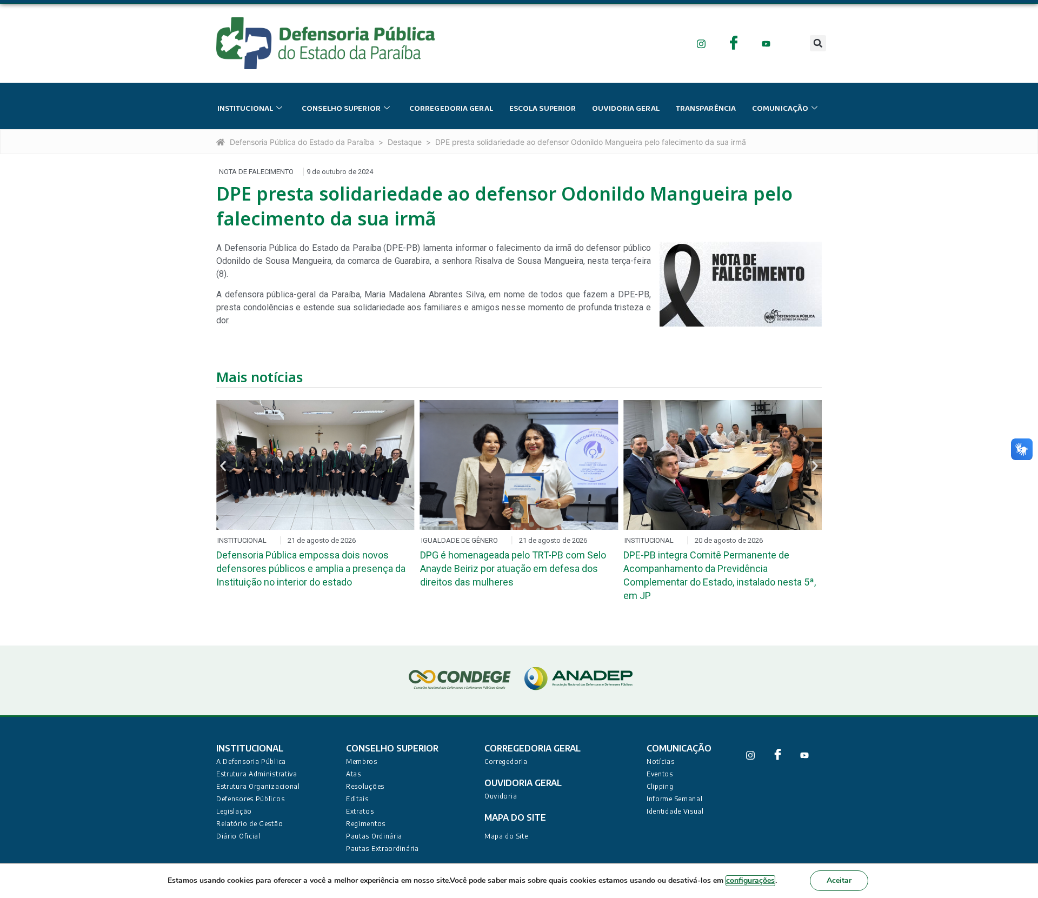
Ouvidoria (500, 796)
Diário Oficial (238, 836)
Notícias (661, 761)
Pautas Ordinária (374, 836)
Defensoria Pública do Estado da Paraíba (302, 142)
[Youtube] (766, 43)
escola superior (542, 108)
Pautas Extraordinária (382, 848)
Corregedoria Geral (451, 108)
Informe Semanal (675, 799)
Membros (361, 761)
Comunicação (780, 108)
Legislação (234, 811)
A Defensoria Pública (251, 761)
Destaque (405, 142)
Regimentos (365, 824)
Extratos (360, 811)
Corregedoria (505, 761)
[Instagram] (701, 43)
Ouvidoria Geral (626, 108)
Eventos (660, 774)
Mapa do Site (506, 836)
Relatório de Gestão (249, 824)
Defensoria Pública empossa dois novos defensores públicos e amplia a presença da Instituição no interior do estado (310, 568)
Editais (357, 799)
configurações (750, 880)
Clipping (660, 786)
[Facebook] (734, 43)
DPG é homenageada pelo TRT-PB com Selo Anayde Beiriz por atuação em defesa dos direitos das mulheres (513, 568)
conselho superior (341, 108)
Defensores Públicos (250, 799)
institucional (245, 108)
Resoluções (365, 786)
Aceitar (839, 880)
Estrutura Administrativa (256, 774)
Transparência (706, 108)
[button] (818, 43)
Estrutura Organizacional (258, 786)
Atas (353, 774)
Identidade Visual (675, 811)
